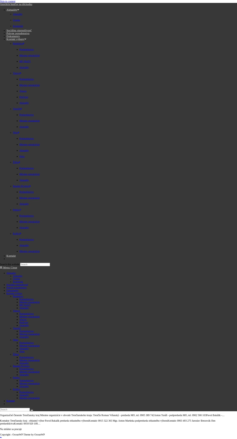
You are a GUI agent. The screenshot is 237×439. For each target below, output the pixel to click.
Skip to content (7, 1)
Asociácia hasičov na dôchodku (16, 4)
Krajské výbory (14, 293)
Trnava (16, 310)
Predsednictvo (26, 299)
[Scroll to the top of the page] (1, 437)
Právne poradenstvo (16, 287)
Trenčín (17, 328)
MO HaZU (25, 305)
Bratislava (18, 296)
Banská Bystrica (21, 366)
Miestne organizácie (29, 302)
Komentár (18, 281)
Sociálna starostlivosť (17, 284)
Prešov (16, 377)
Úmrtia (16, 279)
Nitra (15, 339)
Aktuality (11, 273)
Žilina (16, 354)
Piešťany (23, 322)
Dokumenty (12, 290)
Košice (16, 389)
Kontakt (10, 400)
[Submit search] (31, 410)
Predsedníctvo (26, 313)
